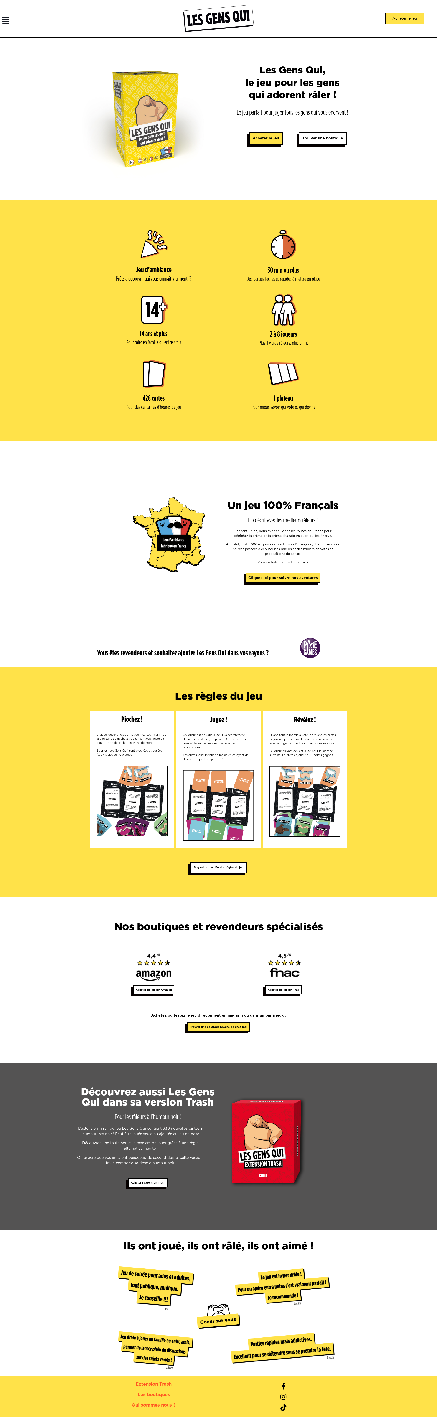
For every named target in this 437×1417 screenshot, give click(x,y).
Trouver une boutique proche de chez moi (218, 1027)
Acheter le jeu (266, 138)
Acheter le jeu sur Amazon (154, 990)
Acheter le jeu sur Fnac (283, 990)
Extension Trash (154, 1384)
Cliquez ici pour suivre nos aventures (283, 578)
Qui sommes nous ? (154, 1405)
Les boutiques (154, 1394)
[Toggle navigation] (4, 18)
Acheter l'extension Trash (148, 1182)
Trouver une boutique (322, 138)
